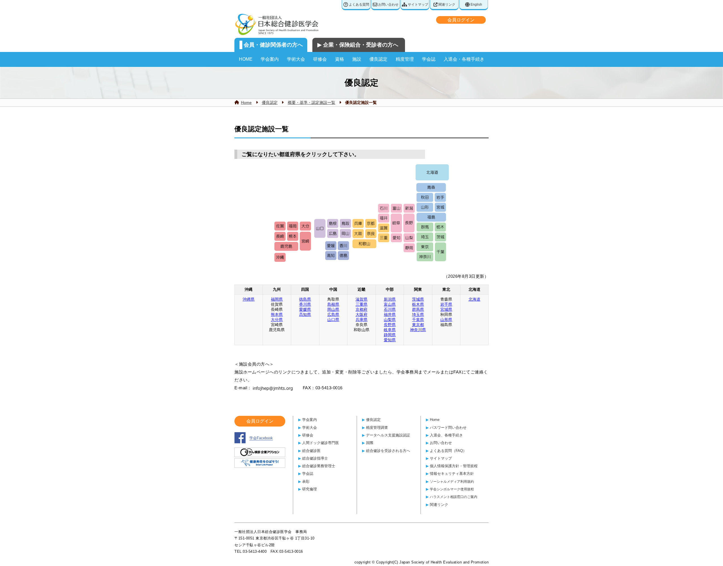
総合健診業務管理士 (318, 466)
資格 (339, 59)
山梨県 (390, 319)
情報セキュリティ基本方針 (452, 473)
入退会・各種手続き (464, 59)
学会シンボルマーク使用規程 (452, 489)
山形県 (446, 319)
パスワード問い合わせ (448, 427)
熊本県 (277, 314)
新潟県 (390, 299)
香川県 (305, 304)
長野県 (390, 324)
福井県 (390, 314)
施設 (356, 59)
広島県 (333, 314)
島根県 (333, 304)
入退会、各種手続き (446, 435)
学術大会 (296, 59)
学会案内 (270, 59)
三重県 (361, 304)
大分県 (277, 319)
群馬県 (418, 309)
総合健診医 (311, 451)
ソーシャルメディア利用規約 (452, 481)
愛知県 (390, 340)
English (476, 4)
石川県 (390, 309)
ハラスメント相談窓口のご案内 (453, 497)
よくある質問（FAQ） (448, 451)
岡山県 (333, 309)
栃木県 (418, 304)
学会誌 (428, 59)
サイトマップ (417, 4)
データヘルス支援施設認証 (388, 435)
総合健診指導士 (315, 458)
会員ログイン (460, 20)
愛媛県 (305, 309)
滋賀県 (361, 299)
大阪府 (361, 314)
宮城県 (446, 309)
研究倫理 (309, 489)
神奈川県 (418, 329)
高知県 (305, 314)
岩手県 (446, 304)
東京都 (418, 324)
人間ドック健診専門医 (320, 443)
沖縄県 (248, 299)
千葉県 (418, 319)
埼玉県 (418, 314)
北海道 (474, 299)
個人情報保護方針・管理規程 (454, 466)
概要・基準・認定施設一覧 (311, 102)
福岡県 (277, 299)
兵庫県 (361, 319)
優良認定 (378, 59)
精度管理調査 (377, 427)
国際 (369, 443)
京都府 (361, 309)
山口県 (333, 319)
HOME (245, 59)
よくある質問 (358, 4)
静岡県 (390, 335)
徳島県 (305, 299)
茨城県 (418, 299)
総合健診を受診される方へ (388, 451)
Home (246, 102)
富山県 (390, 304)
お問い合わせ (387, 4)
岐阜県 (390, 329)
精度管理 (405, 59)
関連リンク (446, 4)
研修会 (320, 59)
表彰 (306, 481)
